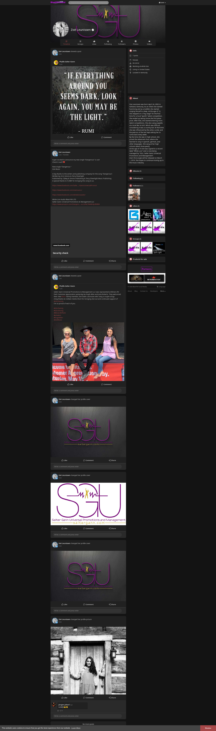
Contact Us (144, 291)
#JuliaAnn (57, 315)
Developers (154, 291)
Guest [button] (162, 2)
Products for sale (140, 259)
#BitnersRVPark (60, 313)
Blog (135, 291)
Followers (137, 185)
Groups (136, 239)
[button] (89, 2)
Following (137, 178)
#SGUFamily (58, 301)
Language (161, 286)
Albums (136, 171)
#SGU (63, 296)
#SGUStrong (58, 310)
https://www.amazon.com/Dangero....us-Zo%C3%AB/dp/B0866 (76, 204)
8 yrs (60, 402)
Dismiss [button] (208, 728)
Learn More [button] (75, 728)
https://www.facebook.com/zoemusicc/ (67, 190)
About (130, 291)
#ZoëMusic (58, 320)
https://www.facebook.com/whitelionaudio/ (68, 195)
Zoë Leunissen (81, 30)
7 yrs (60, 278)
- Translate (65, 155)
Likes (135, 206)
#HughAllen (58, 317)
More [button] (162, 291)
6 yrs (60, 54)
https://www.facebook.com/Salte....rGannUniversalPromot (74, 185)
